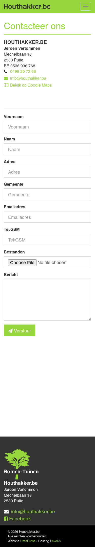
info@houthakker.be (28, 78)
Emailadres (14, 207)
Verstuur (22, 330)
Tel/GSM (12, 229)
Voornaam (14, 116)
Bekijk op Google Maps (31, 85)
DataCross (27, 540)
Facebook (19, 518)
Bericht (11, 274)
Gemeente (13, 184)
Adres (9, 161)
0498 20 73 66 (23, 71)
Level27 (55, 540)
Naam (9, 139)
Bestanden (14, 252)
